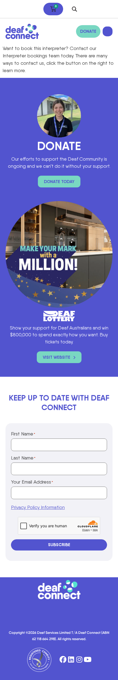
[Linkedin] (71, 659)
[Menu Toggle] (108, 31)
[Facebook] (63, 659)
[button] (74, 9)
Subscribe (59, 544)
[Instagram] (79, 659)
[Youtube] (87, 659)
